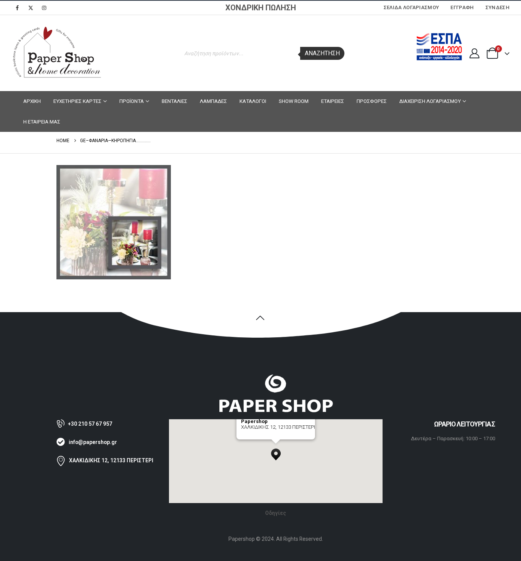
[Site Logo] (57, 53)
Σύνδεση (498, 7)
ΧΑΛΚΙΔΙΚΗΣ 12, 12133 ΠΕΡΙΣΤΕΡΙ (111, 460)
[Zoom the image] (276, 377)
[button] (276, 452)
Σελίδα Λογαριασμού (411, 7)
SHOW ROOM (294, 101)
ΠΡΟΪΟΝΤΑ (131, 101)
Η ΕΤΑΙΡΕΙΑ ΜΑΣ (41, 122)
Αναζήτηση (322, 53)
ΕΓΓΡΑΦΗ (462, 7)
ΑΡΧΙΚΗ (32, 101)
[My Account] (474, 53)
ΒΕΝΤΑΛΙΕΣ (174, 101)
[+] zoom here (255, 436)
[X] (30, 7)
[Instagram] (44, 7)
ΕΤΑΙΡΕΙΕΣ (332, 101)
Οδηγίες (275, 513)
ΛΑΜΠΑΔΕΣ (213, 101)
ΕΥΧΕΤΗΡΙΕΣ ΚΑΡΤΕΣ (77, 101)
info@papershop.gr (93, 442)
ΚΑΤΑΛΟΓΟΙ (253, 101)
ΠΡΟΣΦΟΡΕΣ (372, 101)
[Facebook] (17, 7)
